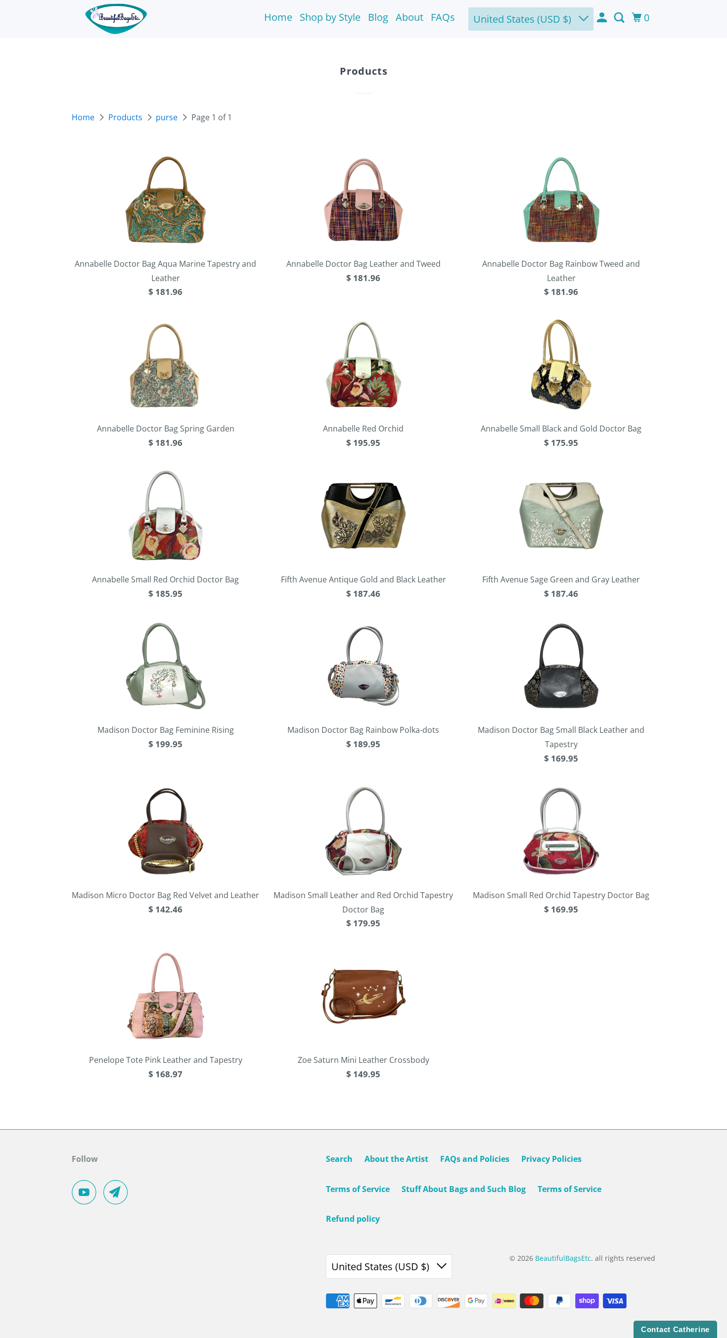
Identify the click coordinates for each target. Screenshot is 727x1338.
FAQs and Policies (474, 1158)
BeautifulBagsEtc (563, 1258)
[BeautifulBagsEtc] (116, 19)
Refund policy (353, 1218)
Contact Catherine (675, 1329)
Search (339, 1158)
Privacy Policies (551, 1158)
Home (278, 17)
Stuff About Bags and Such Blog (464, 1189)
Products (126, 117)
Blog (378, 17)
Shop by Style (330, 17)
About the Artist (396, 1158)
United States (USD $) (523, 19)
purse (168, 117)
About (409, 17)
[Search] (620, 17)
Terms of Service (358, 1189)
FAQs (443, 17)
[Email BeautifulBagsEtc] (118, 1192)
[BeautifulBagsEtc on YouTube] (86, 1192)
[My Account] (603, 17)
